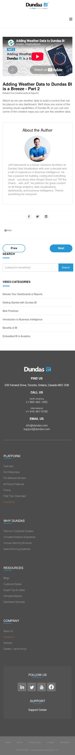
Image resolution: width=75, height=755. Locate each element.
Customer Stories (12, 584)
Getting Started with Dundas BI (20, 302)
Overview (8, 466)
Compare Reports (12, 596)
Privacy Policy (34, 742)
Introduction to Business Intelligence (22, 319)
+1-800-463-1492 (37, 402)
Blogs (6, 578)
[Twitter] (38, 217)
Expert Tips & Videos (14, 590)
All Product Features (13, 484)
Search (66, 267)
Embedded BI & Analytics (16, 336)
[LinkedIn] (46, 217)
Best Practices (10, 311)
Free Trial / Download (14, 496)
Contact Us (9, 637)
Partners (7, 643)
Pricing (7, 490)
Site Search (65, 742)
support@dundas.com (36, 429)
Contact (50, 742)
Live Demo (9, 502)
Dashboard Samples (14, 602)
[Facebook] (29, 217)
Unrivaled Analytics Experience (19, 537)
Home (7, 742)
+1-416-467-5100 (37, 411)
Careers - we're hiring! (14, 649)
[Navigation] (70, 19)
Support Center (37, 710)
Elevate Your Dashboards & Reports (21, 93)
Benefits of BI (10, 327)
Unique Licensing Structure (17, 543)
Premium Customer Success (18, 531)
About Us (8, 631)
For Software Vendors (14, 478)
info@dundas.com (37, 425)
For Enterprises (11, 472)
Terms (19, 742)
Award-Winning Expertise (16, 549)
